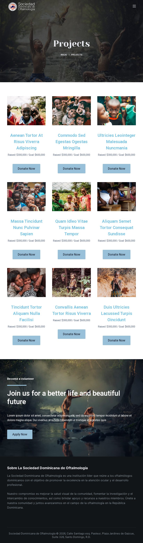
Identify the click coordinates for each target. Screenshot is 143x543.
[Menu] (134, 6)
